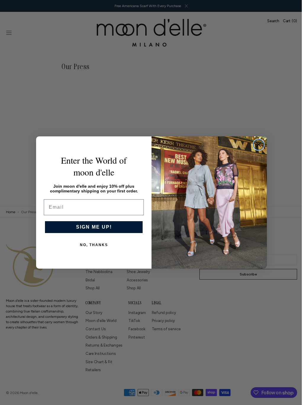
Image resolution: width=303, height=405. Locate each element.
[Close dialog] (256, 144)
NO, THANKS (92, 245)
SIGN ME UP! (91, 226)
